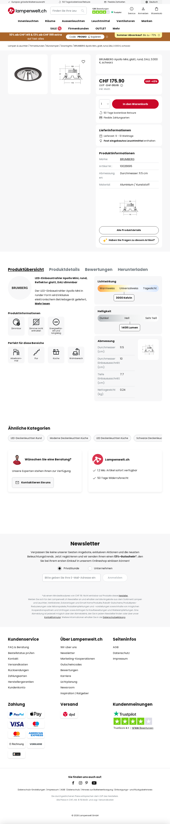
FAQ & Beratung (18, 647)
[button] (83, 61)
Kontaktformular (52, 617)
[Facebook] (75, 783)
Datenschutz (121, 653)
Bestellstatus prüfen (21, 653)
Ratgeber (82, 693)
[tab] (26, 269)
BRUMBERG (127, 159)
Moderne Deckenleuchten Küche (69, 438)
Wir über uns (68, 647)
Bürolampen (52, 45)
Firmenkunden (37, 45)
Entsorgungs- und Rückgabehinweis (133, 789)
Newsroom (67, 687)
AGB (116, 647)
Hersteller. (123, 595)
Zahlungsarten (17, 676)
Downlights (66, 45)
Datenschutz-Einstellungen (31, 789)
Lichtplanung (68, 682)
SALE (53, 28)
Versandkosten (18, 664)
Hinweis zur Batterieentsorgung (97, 789)
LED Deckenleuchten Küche (112, 438)
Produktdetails (64, 269)
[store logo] (27, 10)
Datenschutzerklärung (114, 617)
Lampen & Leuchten (18, 45)
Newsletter (67, 653)
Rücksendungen (18, 670)
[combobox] (68, 10)
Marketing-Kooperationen (77, 659)
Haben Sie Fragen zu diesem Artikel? (132, 240)
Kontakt (13, 659)
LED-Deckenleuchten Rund (26, 438)
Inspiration (67, 693)
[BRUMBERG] (20, 288)
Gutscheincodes (71, 664)
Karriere (65, 676)
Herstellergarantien (21, 682)
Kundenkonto (16, 687)
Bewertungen (99, 269)
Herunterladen (133, 269)
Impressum (120, 659)
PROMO (85, 36)
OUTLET (100, 28)
